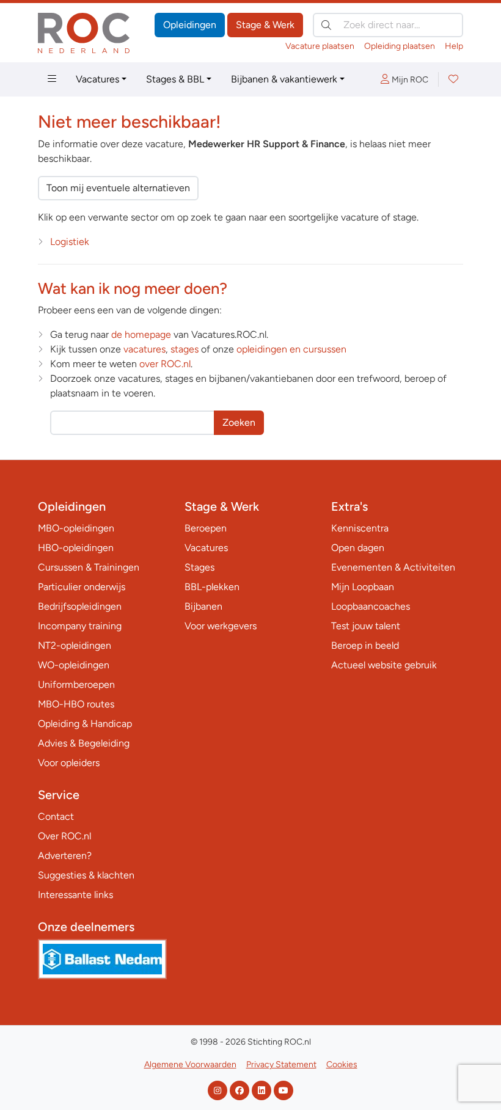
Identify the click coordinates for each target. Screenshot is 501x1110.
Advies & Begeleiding (84, 743)
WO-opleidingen (73, 665)
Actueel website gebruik (384, 665)
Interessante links (75, 894)
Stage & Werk (265, 25)
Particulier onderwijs (81, 587)
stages (184, 349)
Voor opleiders (69, 763)
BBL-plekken (212, 587)
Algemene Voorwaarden (190, 1064)
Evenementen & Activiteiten (393, 567)
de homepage (141, 334)
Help (454, 46)
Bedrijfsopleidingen (80, 606)
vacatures (144, 349)
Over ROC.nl (64, 836)
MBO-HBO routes (76, 704)
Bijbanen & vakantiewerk (284, 79)
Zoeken (238, 422)
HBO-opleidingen (76, 547)
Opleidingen (189, 25)
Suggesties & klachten (86, 875)
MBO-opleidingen (76, 528)
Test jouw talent (365, 626)
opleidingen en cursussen (291, 349)
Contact (56, 816)
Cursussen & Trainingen (88, 567)
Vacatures (97, 79)
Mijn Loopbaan (362, 587)
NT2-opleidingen (74, 645)
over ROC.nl (165, 364)
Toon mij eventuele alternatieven (118, 188)
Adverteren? (65, 855)
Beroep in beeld (365, 645)
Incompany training (80, 626)
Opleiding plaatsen (399, 46)
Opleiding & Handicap (85, 723)
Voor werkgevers (221, 626)
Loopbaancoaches (370, 606)
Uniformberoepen (76, 684)
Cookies (341, 1064)
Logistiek (69, 241)
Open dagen (357, 547)
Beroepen (206, 528)
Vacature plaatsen (319, 46)
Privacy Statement (281, 1064)
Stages (199, 567)
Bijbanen (203, 606)
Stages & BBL (175, 79)
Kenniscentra (360, 528)
